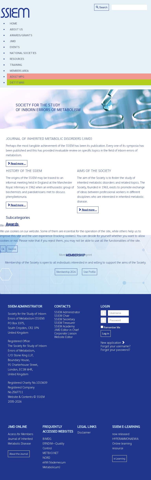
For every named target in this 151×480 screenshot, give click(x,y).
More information (69, 254)
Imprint (87, 254)
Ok (3, 249)
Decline (12, 249)
